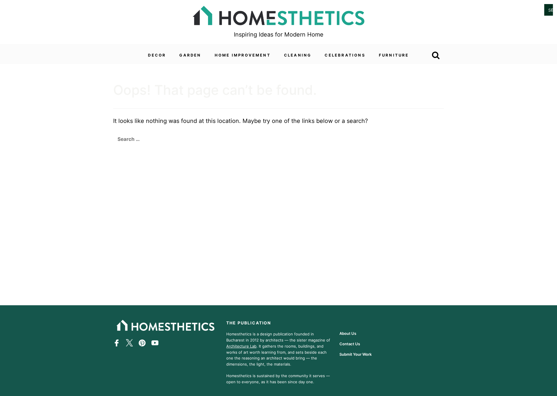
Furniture (394, 55)
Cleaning (298, 55)
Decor (157, 55)
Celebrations (345, 55)
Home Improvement (243, 55)
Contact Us (349, 343)
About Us (347, 333)
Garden (190, 55)
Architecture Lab (241, 346)
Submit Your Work (355, 354)
